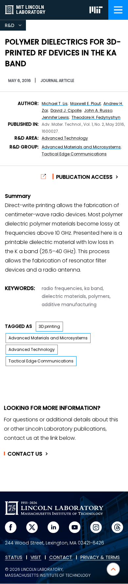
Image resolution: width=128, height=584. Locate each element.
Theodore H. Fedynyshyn (96, 117)
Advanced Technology (65, 138)
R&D (15, 26)
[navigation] (118, 10)
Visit (36, 557)
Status (13, 557)
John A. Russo (98, 110)
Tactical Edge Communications (74, 154)
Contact (25, 454)
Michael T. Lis (55, 103)
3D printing (49, 326)
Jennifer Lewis (55, 117)
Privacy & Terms (100, 557)
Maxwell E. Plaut (85, 103)
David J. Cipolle (66, 110)
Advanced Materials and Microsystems (81, 147)
